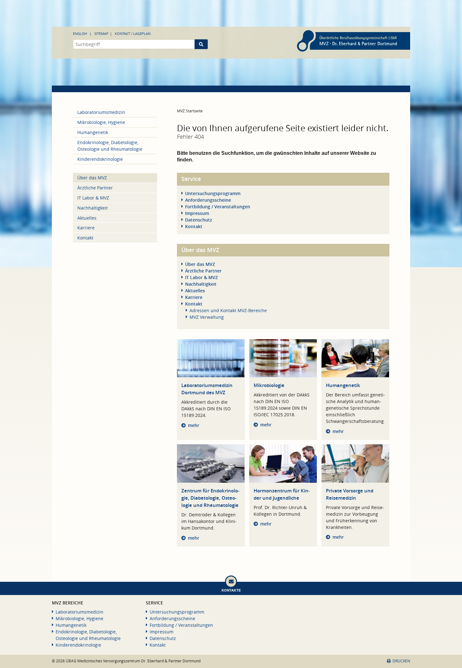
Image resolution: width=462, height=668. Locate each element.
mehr (193, 425)
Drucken (401, 661)
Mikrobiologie (269, 385)
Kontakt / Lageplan (133, 33)
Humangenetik (343, 385)
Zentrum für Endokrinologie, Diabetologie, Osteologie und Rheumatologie (210, 497)
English (80, 33)
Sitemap (101, 33)
